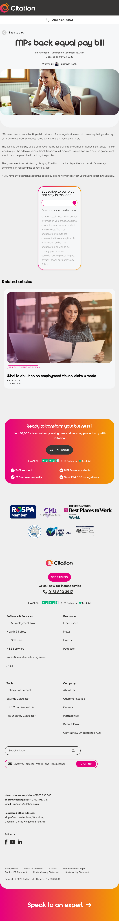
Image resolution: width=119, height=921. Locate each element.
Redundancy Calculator (21, 715)
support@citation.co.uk (22, 803)
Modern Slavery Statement (46, 872)
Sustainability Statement (77, 872)
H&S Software (15, 648)
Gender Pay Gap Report (74, 869)
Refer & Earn (71, 724)
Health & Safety (16, 631)
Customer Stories (74, 698)
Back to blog (16, 32)
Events (67, 640)
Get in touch (59, 449)
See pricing (59, 577)
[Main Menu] (115, 8)
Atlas (10, 665)
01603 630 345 (28, 795)
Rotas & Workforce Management (27, 657)
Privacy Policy (11, 869)
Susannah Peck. (68, 63)
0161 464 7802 (62, 20)
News (66, 631)
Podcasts (69, 648)
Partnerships (71, 715)
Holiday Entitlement (19, 690)
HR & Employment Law (21, 623)
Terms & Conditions (33, 869)
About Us (69, 690)
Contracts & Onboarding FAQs (82, 732)
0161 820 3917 (60, 591)
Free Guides (70, 623)
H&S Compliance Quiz (20, 707)
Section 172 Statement (16, 872)
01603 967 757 (26, 799)
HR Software (14, 640)
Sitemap (53, 869)
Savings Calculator (18, 698)
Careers (68, 707)
